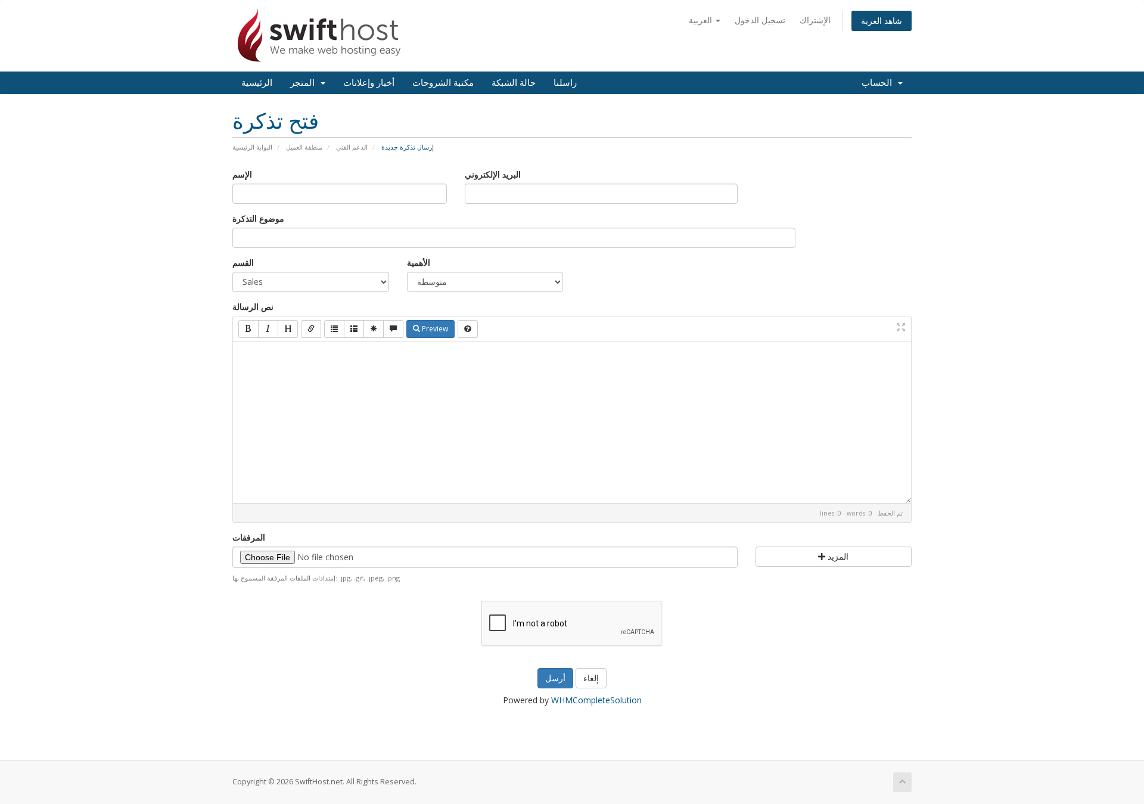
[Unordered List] (334, 329)
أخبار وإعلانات (368, 82)
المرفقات (248, 537)
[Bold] (248, 329)
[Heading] (288, 329)
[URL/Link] (311, 329)
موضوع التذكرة (258, 218)
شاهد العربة (881, 20)
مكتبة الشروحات (443, 82)
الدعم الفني (352, 146)
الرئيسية (256, 82)
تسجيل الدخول (760, 20)
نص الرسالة (252, 306)
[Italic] (268, 329)
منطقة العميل (304, 146)
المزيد (836, 556)
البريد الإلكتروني (493, 174)
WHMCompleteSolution (596, 700)
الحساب (879, 82)
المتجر (304, 82)
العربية (701, 20)
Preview (434, 329)
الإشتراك (815, 20)
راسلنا (565, 82)
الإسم (242, 174)
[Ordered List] (354, 329)
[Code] (373, 329)
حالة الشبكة (514, 82)
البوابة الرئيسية (252, 146)
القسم (243, 262)
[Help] (468, 329)
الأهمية (418, 262)
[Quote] (393, 329)
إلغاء (591, 678)
